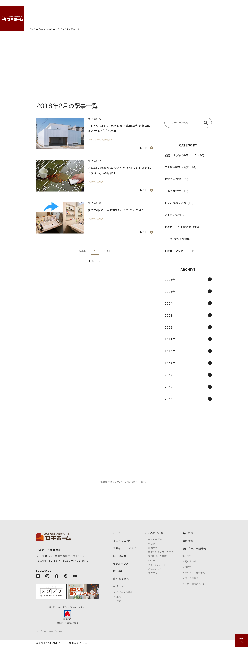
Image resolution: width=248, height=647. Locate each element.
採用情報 (193, 11)
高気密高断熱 (155, 539)
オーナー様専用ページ (193, 584)
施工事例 (181, 11)
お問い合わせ (189, 561)
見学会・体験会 (124, 592)
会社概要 (187, 11)
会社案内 (187, 533)
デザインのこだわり (163, 18)
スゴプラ (152, 573)
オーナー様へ (224, 14)
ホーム (145, 10)
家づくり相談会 (190, 578)
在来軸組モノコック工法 (160, 552)
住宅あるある (199, 14)
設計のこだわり (157, 15)
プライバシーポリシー (51, 631)
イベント (205, 11)
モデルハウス (175, 14)
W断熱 (151, 544)
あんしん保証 (155, 569)
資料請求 (187, 567)
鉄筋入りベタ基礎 (157, 556)
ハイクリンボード (157, 565)
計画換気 (152, 548)
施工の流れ (169, 13)
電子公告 (187, 556)
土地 (211, 9)
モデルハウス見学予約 (193, 573)
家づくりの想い (151, 15)
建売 (217, 9)
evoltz (151, 560)
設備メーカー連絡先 (194, 548)
